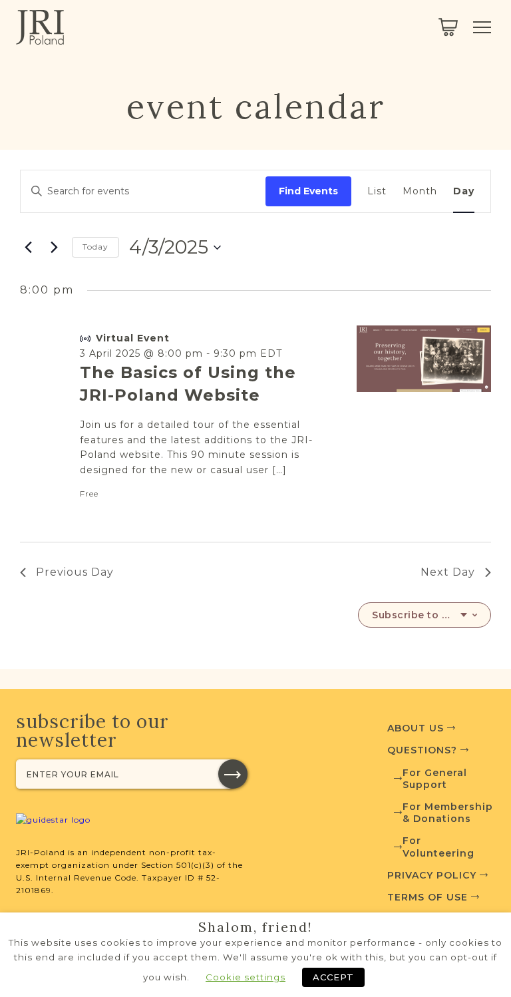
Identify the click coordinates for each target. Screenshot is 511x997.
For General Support (435, 779)
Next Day (448, 572)
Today (95, 247)
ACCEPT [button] (333, 977)
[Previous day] (28, 248)
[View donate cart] (448, 27)
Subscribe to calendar (419, 615)
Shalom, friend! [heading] (255, 927)
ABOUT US (417, 728)
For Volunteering (438, 847)
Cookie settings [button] (245, 977)
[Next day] (54, 248)
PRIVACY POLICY (433, 875)
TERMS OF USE (429, 897)
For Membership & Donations (448, 813)
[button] (233, 774)
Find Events (308, 191)
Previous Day (75, 572)
